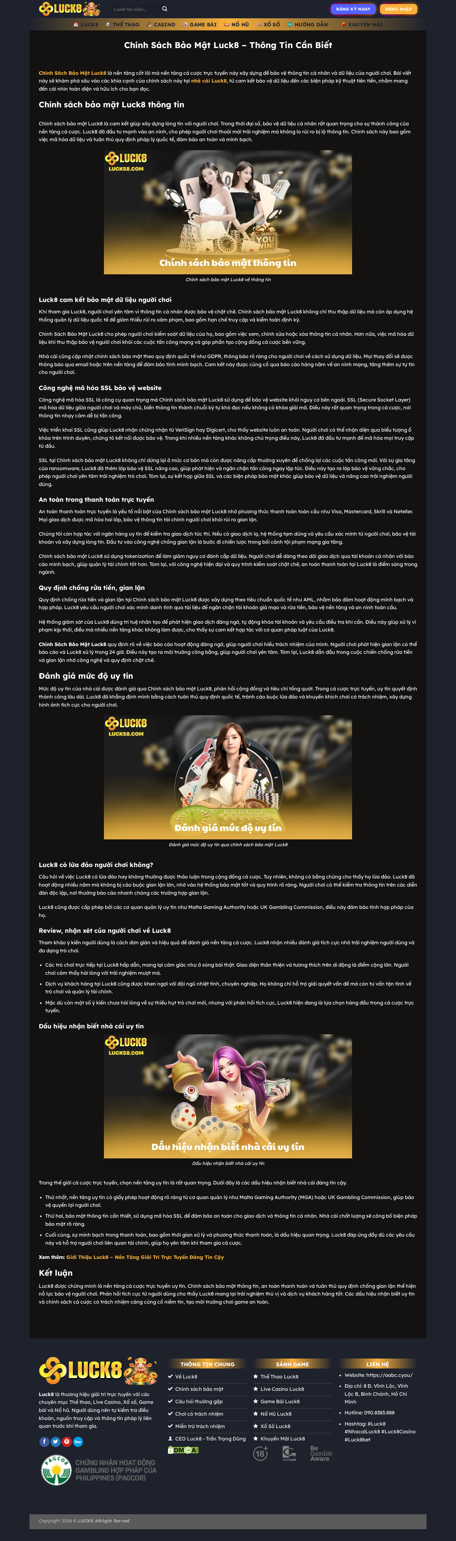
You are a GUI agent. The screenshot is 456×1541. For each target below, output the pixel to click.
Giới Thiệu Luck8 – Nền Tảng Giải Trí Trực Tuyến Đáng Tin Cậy (145, 1257)
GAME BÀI (203, 24)
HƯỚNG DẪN (311, 24)
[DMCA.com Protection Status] (183, 1449)
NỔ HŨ (240, 24)
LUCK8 (89, 24)
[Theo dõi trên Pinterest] (67, 1442)
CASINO (164, 24)
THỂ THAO (126, 24)
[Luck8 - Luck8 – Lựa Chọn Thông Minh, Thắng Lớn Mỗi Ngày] (70, 9)
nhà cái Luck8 (209, 81)
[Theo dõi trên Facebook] (44, 1442)
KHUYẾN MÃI (365, 24)
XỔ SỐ (272, 24)
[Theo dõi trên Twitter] (56, 1442)
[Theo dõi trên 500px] (78, 1442)
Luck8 (46, 1394)
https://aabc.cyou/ (389, 1375)
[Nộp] (164, 9)
